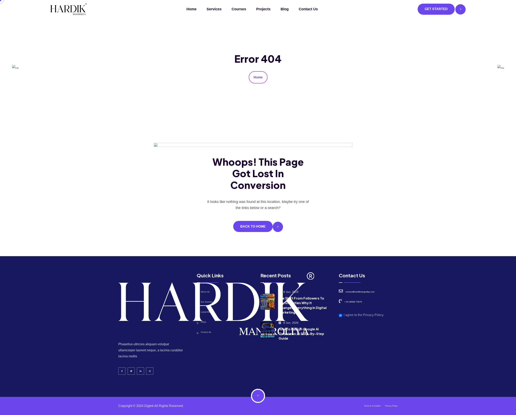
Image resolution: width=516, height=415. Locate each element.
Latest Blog (206, 312)
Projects (263, 9)
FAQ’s (203, 322)
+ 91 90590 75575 (353, 302)
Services (214, 9)
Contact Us (308, 9)
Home (191, 9)
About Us (205, 292)
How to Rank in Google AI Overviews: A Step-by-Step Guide (301, 333)
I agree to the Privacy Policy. (364, 315)
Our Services (207, 302)
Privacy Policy (391, 406)
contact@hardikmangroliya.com (360, 292)
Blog (285, 9)
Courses (239, 9)
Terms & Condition (372, 406)
